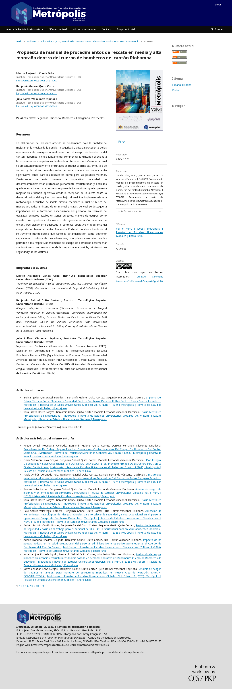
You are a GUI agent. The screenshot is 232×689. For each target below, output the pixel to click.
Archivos (31, 41)
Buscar (218, 29)
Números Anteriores (84, 29)
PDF (123, 141)
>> (43, 586)
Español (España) (182, 85)
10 (37, 586)
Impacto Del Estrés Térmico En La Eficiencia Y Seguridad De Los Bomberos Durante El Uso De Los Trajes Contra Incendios (92, 399)
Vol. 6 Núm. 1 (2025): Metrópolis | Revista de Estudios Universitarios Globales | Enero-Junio (89, 41)
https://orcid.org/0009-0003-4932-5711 (36, 93)
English (176, 90)
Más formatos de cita (130, 211)
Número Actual (58, 29)
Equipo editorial (126, 29)
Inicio (19, 41)
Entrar (218, 4)
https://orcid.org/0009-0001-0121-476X (36, 80)
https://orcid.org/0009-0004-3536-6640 (36, 106)
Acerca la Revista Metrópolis (23, 29)
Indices (106, 29)
